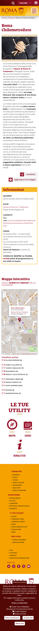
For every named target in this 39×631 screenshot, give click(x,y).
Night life (16, 488)
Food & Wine (16, 529)
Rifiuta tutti (20, 623)
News (13, 524)
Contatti (13, 555)
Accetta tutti (28, 618)
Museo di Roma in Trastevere (15, 207)
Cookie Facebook (20, 611)
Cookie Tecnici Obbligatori (20, 607)
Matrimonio (17, 485)
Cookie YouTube (20, 614)
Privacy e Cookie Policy (20, 603)
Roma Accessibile (19, 540)
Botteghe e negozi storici (19, 506)
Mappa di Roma (18, 542)
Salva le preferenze (12, 618)
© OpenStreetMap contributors (29, 354)
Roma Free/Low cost (19, 527)
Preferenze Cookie (19, 582)
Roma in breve (14, 498)
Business (16, 475)
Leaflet (18, 354)
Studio (15, 480)
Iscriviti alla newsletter (19, 558)
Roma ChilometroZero (18, 308)
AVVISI (6, 259)
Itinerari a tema (17, 519)
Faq (11, 550)
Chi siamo (13, 553)
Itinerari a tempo (18, 521)
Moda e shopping (19, 490)
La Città (12, 501)
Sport (15, 477)
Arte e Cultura (18, 482)
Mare (13, 532)
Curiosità (13, 508)
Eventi (13, 516)
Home (4, 18)
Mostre (11, 18)
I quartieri (13, 503)
